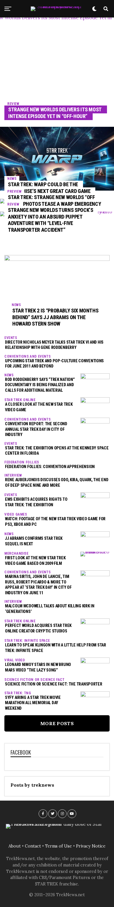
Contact (33, 846)
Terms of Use (58, 846)
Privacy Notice (91, 846)
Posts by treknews (32, 785)
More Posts (57, 723)
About (14, 846)
